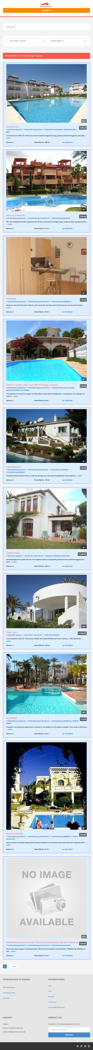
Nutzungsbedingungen (56, 1007)
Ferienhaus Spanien (15, 556)
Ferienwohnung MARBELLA (61, 301)
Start (50, 986)
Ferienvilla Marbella (51, 635)
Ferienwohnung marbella (61, 945)
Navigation (46, 10)
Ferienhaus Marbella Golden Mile (57, 556)
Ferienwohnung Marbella (61, 218)
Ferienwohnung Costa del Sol (38, 218)
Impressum (52, 1002)
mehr (8, 138)
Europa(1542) (10, 27)
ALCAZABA (11, 718)
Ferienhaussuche (9, 993)
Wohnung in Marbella (15, 215)
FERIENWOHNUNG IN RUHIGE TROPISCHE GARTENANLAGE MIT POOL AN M (42, 942)
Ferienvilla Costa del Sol (33, 129)
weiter (14, 966)
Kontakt (51, 996)
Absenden (69, 1035)
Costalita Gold (12, 127)
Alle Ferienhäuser (9, 987)
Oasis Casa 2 (12, 632)
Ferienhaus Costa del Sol (34, 556)
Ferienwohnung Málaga (59, 470)
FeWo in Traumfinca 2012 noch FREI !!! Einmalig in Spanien (32, 385)
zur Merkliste (67, 142)
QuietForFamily (13, 553)
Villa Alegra (11, 299)
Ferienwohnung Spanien (16, 218)
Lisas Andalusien (13, 467)
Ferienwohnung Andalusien (38, 470)
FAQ (49, 991)
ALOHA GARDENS (14, 834)
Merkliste (6, 998)
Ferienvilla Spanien (15, 129)
